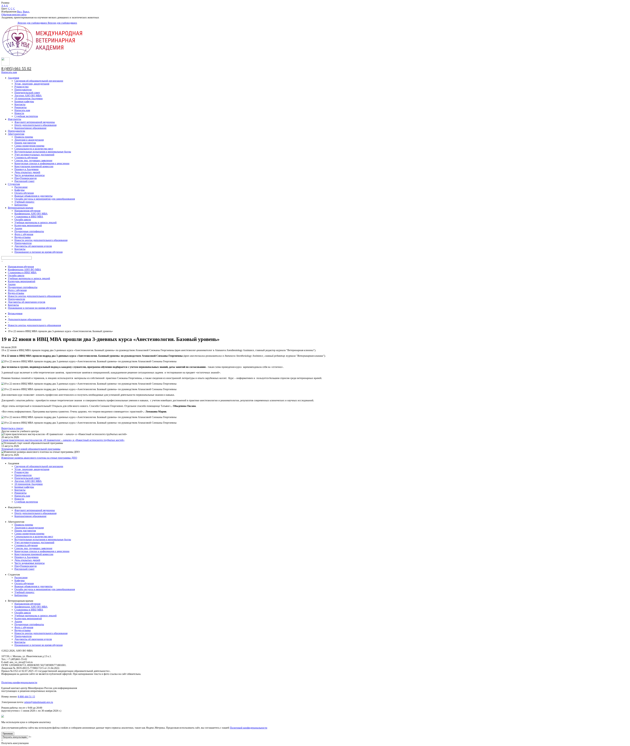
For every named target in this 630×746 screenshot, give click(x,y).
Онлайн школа (22, 219)
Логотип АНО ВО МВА (28, 95)
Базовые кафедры (24, 101)
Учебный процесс (24, 201)
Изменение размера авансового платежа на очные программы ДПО (39, 457)
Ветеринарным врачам (20, 207)
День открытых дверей (27, 172)
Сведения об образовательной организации (38, 80)
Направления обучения (27, 210)
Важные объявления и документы (33, 195)
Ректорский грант (24, 181)
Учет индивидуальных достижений (34, 154)
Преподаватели (23, 89)
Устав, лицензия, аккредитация (31, 83)
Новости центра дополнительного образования (40, 240)
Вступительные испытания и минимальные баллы (42, 151)
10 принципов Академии (28, 98)
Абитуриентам (16, 134)
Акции (18, 228)
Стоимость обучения (26, 157)
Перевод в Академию (26, 169)
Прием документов (25, 142)
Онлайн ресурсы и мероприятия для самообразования (44, 198)
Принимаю (8, 733)
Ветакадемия (15, 313)
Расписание (21, 187)
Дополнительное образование (24, 319)
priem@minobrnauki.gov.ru (38, 702)
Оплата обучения (24, 193)
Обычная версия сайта (13, 14)
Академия (13, 77)
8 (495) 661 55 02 (16, 68)
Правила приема (23, 136)
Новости (19, 113)
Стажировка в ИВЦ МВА (28, 216)
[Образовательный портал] (9, 22)
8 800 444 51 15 (26, 696)
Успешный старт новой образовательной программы (30, 449)
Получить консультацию (15, 737)
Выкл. (26, 11)
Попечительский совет (27, 92)
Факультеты (14, 119)
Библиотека (21, 204)
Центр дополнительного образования (35, 125)
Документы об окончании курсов (33, 246)
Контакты (19, 104)
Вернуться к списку (12, 428)
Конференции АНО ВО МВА (31, 213)
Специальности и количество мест (33, 148)
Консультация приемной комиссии (33, 166)
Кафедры (19, 190)
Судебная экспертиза (26, 116)
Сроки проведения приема (29, 145)
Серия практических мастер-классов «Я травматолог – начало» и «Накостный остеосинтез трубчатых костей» (63, 440)
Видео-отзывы (22, 237)
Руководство (21, 86)
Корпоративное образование (30, 128)
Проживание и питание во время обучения (38, 252)
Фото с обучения (23, 234)
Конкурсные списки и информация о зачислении (41, 163)
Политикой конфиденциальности (248, 727)
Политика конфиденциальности (19, 682)
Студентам (14, 184)
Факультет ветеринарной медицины (34, 122)
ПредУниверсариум (25, 178)
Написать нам (9, 72)
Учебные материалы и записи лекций (35, 222)
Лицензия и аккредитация (29, 139)
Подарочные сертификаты (29, 231)
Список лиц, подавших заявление (33, 160)
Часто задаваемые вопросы (29, 175)
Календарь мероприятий (28, 225)
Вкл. (19, 11)
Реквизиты (20, 107)
